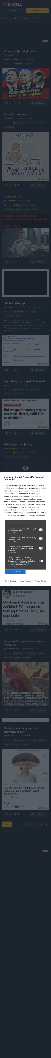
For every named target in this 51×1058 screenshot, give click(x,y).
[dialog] (25, 529)
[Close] (45, 477)
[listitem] (25, 523)
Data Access (25, 581)
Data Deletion (10, 581)
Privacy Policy (40, 581)
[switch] (41, 529)
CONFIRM (15, 572)
